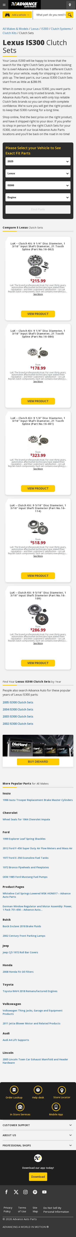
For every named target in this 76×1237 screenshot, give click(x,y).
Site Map (35, 1209)
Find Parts (38, 209)
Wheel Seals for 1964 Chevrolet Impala (26, 819)
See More (38, 294)
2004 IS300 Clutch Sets (18, 709)
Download (38, 1177)
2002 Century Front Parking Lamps (24, 935)
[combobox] (53, 15)
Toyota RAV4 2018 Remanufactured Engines (30, 991)
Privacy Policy (8, 1209)
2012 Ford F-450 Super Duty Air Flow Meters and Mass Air (37, 848)
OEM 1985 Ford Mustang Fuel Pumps (25, 877)
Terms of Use (22, 1209)
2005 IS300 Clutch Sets (18, 702)
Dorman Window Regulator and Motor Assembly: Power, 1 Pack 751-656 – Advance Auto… (37, 908)
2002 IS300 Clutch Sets (18, 724)
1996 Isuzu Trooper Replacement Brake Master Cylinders (38, 800)
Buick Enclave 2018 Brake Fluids (22, 926)
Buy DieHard (38, 761)
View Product (38, 314)
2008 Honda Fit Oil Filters (18, 971)
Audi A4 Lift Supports (16, 1040)
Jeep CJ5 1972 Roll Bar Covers (20, 952)
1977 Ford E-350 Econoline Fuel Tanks (25, 857)
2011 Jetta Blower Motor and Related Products (31, 1023)
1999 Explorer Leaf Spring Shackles (24, 838)
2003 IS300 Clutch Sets (18, 716)
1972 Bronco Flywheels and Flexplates (26, 867)
